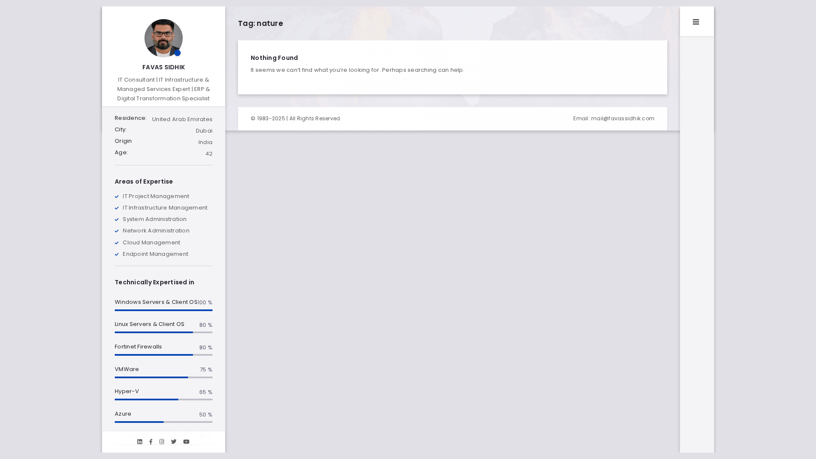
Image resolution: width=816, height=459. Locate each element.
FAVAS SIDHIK (163, 67)
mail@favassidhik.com (622, 118)
